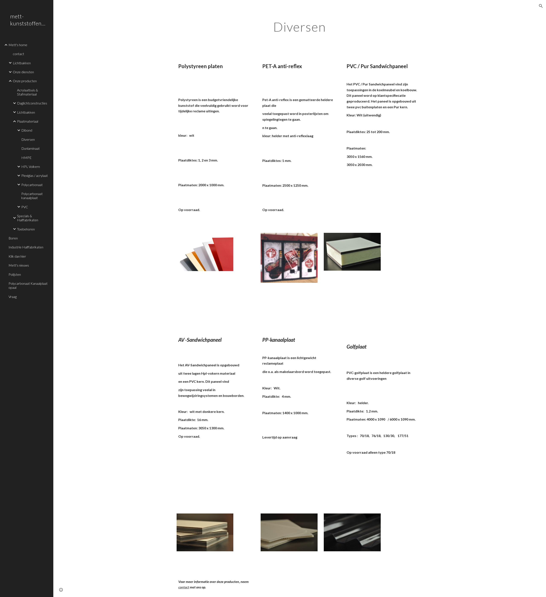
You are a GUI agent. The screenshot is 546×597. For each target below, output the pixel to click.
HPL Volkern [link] (30, 166)
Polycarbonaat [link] (32, 185)
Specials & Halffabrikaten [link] (27, 218)
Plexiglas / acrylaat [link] (34, 175)
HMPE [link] (26, 157)
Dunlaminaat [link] (30, 148)
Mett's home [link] (18, 45)
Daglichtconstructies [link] (32, 103)
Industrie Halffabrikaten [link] (26, 247)
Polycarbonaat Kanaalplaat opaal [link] (28, 285)
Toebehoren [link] (26, 229)
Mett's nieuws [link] (19, 265)
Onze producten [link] (25, 81)
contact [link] (18, 54)
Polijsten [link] (15, 274)
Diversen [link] (28, 139)
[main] (300, 26)
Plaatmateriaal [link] (27, 121)
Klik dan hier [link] (17, 256)
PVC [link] (24, 207)
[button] (541, 6)
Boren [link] (13, 238)
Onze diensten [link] (23, 72)
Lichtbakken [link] (22, 63)
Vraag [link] (13, 297)
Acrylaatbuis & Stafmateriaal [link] (27, 92)
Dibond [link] (26, 130)
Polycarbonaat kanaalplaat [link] (32, 196)
